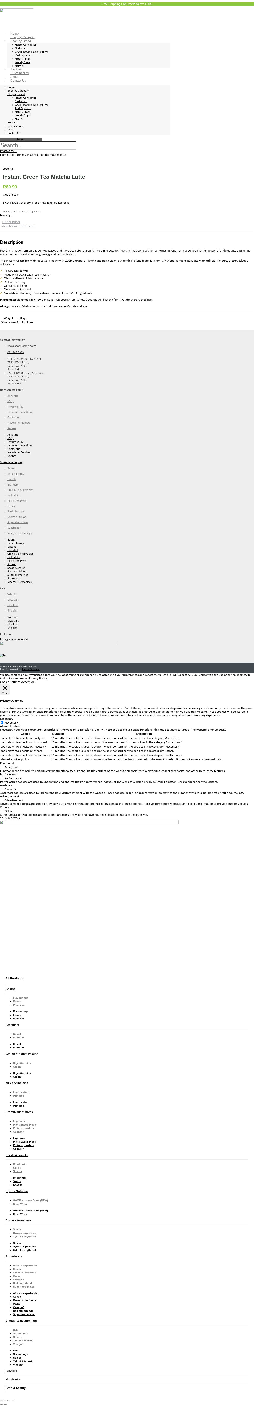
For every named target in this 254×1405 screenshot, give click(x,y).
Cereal (17, 1033)
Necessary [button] (6, 718)
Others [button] (4, 807)
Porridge (18, 1037)
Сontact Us (18, 80)
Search (21, 139)
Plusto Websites (31, 669)
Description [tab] (11, 222)
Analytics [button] (6, 785)
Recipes (16, 69)
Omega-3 (18, 1279)
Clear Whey (20, 1203)
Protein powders (23, 1128)
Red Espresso (23, 55)
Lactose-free (21, 1092)
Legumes (19, 1121)
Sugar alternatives (17, 522)
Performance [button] (8, 774)
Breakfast (12, 485)
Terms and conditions (19, 412)
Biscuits (11, 479)
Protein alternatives (19, 1112)
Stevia (17, 1229)
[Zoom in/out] (1, 1400)
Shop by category (11, 462)
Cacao (17, 1268)
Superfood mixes (24, 1286)
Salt (15, 1329)
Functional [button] (7, 763)
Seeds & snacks (16, 511)
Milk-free (18, 1095)
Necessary (11, 722)
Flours (17, 1001)
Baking (11, 468)
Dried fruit (19, 1164)
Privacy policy (15, 407)
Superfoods (14, 528)
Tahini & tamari (22, 1340)
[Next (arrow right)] (5, 1404)
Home (14, 33)
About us (12, 396)
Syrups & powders (24, 1232)
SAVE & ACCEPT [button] (11, 818)
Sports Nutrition (16, 517)
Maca (16, 1276)
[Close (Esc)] (12, 1400)
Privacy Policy (38, 678)
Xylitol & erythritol (24, 1236)
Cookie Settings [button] (10, 681)
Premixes (19, 1004)
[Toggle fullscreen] (5, 1400)
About (14, 77)
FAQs (10, 401)
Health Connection (26, 44)
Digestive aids (22, 1063)
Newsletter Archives (18, 423)
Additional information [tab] (19, 226)
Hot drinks (17, 154)
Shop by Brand (20, 41)
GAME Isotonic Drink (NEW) (31, 51)
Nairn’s (19, 65)
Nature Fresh (22, 58)
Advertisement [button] (9, 796)
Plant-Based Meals (25, 1124)
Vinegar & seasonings (19, 533)
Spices (17, 1337)
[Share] (8, 1400)
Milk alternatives (16, 501)
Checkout (12, 605)
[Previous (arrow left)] (1, 1404)
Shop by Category (22, 37)
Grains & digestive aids (20, 490)
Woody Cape (22, 62)
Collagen (18, 1131)
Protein (11, 506)
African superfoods (25, 1265)
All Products (14, 978)
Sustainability (19, 73)
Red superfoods (23, 1283)
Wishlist (12, 594)
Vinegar (18, 1344)
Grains (17, 1066)
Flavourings (20, 997)
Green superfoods (24, 1272)
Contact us (13, 417)
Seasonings (20, 1333)
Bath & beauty (15, 474)
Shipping (12, 610)
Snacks (17, 1171)
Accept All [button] (28, 681)
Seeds (17, 1167)
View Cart (13, 600)
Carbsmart (21, 48)
